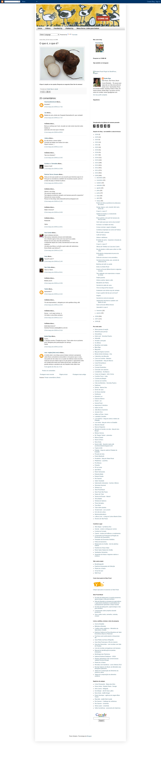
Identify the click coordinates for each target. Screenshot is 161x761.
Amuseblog (98, 334)
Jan (45, 112)
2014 (96, 162)
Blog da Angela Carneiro (102, 352)
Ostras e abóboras (101, 237)
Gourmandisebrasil (50, 102)
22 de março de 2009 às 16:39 (53, 212)
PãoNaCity (69, 28)
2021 (96, 145)
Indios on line (99, 407)
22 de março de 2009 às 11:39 (53, 201)
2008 (96, 316)
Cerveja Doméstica (100, 367)
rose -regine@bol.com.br (52, 352)
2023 (96, 139)
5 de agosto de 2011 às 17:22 (53, 367)
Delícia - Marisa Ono (101, 387)
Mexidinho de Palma (102, 283)
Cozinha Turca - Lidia (101, 376)
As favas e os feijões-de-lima (104, 224)
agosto (99, 188)
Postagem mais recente (47, 374)
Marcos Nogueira (100, 427)
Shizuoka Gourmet (100, 485)
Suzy (45, 256)
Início (40, 28)
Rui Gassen (98, 478)
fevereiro (99, 310)
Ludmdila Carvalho (100, 416)
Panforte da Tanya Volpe (102, 548)
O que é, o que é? (101, 211)
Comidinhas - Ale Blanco (102, 372)
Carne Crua (98, 365)
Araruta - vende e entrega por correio (106, 529)
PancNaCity (58, 28)
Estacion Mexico (99, 398)
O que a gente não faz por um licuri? (107, 293)
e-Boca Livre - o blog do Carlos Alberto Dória (108, 516)
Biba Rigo (98, 347)
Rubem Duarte (99, 476)
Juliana (46, 138)
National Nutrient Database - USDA (105, 656)
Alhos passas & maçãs (101, 329)
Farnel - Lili (98, 401)
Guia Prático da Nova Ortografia (104, 640)
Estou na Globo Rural (102, 267)
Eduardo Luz (98, 396)
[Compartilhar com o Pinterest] (50, 92)
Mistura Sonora (99, 433)
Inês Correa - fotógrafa (101, 688)
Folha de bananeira (100, 542)
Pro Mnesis (98, 463)
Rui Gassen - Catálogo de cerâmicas (106, 701)
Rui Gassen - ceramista (102, 703)
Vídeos (47, 28)
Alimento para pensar (101, 331)
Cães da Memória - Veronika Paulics (105, 383)
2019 (96, 150)
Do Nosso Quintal (100, 392)
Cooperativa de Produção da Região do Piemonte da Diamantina (107, 536)
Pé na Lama (98, 467)
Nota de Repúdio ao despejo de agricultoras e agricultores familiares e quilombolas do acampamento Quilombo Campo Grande (108, 603)
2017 (96, 155)
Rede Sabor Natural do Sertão (104, 550)
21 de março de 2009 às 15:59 (53, 168)
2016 (96, 157)
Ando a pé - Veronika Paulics (103, 336)
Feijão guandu (100, 277)
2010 (96, 173)
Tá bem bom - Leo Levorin (102, 510)
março (99, 201)
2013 (96, 165)
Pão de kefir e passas (102, 232)
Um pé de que (99, 571)
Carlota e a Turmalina (51, 163)
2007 (96, 319)
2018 (96, 152)
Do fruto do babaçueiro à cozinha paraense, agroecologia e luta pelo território (108, 598)
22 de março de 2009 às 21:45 (53, 261)
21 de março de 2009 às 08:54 (53, 132)
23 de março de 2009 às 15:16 (53, 330)
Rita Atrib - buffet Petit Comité (103, 699)
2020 (96, 147)
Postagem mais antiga (79, 374)
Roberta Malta (99, 474)
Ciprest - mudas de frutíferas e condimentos (108, 533)
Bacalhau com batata (101, 345)
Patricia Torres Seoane (51, 174)
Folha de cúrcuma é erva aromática (106, 257)
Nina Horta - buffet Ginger (102, 693)
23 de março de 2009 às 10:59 (53, 283)
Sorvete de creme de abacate (105, 298)
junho (98, 193)
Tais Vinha (47, 267)
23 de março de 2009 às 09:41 (53, 272)
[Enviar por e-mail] (41, 92)
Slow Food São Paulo (101, 492)
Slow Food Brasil (100, 489)
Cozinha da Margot (100, 378)
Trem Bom (98, 505)
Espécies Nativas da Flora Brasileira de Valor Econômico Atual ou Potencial (108, 633)
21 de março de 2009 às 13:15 (53, 147)
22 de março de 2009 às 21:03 (53, 250)
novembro (100, 180)
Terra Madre (98, 498)
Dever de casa (99, 389)
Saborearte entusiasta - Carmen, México (107, 483)
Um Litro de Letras (100, 512)
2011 (96, 170)
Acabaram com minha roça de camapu (107, 290)
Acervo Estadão (99, 624)
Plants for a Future (100, 568)
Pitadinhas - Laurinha (101, 460)
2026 (96, 134)
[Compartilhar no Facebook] (47, 92)
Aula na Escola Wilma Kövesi (105, 305)
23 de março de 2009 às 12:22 (53, 294)
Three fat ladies (99, 503)
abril (98, 198)
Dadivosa (97, 385)
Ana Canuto (48, 232)
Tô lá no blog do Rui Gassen (104, 288)
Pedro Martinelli (99, 456)
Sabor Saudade (99, 481)
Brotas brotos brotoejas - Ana (103, 354)
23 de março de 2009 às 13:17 (53, 317)
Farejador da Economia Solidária (104, 539)
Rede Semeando (100, 472)
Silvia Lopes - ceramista (102, 706)
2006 (96, 321)
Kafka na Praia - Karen (101, 414)
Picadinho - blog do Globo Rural (104, 458)
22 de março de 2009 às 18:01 (53, 227)
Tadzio (46, 289)
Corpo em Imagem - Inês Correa (104, 374)
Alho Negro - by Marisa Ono (103, 527)
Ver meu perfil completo (100, 95)
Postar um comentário (48, 370)
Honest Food (98, 403)
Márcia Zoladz (99, 437)
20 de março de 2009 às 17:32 (53, 107)
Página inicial (63, 374)
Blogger (89, 736)
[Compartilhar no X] (45, 92)
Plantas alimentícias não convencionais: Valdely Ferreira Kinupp (107, 659)
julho (98, 190)
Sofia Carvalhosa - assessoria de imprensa (107, 708)
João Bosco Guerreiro (101, 410)
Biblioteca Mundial (100, 626)
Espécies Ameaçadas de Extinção (105, 566)
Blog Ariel (97, 349)
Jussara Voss (99, 412)
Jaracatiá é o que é (102, 307)
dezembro (100, 177)
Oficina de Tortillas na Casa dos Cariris (107, 246)
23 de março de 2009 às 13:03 (53, 305)
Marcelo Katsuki (99, 425)
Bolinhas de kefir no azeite (104, 264)
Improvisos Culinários (101, 405)
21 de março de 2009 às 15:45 (53, 157)
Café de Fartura (101, 235)
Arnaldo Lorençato (100, 340)
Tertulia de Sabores (100, 501)
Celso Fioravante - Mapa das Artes (105, 684)
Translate (74, 34)
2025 (96, 137)
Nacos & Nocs (99, 439)
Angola (98, 295)
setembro (100, 185)
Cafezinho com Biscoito (102, 356)
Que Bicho (98, 469)
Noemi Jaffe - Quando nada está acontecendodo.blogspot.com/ (104, 444)
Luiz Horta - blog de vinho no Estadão (106, 422)
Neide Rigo (47, 336)
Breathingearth (99, 564)
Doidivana (98, 394)
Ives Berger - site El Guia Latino (104, 691)
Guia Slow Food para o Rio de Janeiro (106, 642)
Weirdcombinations (100, 514)
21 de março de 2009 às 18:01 (53, 183)
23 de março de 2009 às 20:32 (53, 347)
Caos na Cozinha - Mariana (103, 358)
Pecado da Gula (99, 454)
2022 (96, 142)
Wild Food (98, 573)
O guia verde (98, 448)
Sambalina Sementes (101, 552)
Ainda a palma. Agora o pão (104, 280)
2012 (96, 168)
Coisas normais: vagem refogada (106, 227)
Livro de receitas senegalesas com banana (107, 648)
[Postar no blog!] (43, 92)
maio (98, 195)
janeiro (99, 313)
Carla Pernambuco (100, 363)
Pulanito (97, 465)
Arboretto (97, 338)
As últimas (98, 343)
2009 (96, 175)
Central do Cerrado (100, 531)
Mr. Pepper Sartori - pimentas (103, 435)
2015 (96, 160)
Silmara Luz (98, 487)
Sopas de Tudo (99, 494)
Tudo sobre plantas (100, 507)
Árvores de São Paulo (101, 518)
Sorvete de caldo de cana (104, 285)
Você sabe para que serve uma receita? (108, 222)
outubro (99, 183)
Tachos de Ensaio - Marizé (103, 496)
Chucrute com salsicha (101, 369)
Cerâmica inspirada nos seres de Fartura (108, 230)
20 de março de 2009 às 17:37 (53, 118)
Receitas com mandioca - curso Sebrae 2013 (108, 664)
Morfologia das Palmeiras (102, 654)
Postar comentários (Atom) (52, 377)
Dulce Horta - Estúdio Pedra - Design (106, 686)
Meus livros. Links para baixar (88, 28)
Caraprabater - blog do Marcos (104, 360)
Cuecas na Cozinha (101, 381)
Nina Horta (98, 442)
